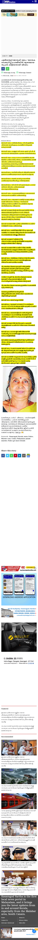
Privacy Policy (23, 920)
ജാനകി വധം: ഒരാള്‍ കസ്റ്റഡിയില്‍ (12, 300)
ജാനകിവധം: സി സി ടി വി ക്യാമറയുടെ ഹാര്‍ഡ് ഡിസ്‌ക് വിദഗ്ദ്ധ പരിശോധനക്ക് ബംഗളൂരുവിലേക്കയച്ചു (18, 187)
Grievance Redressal (7, 923)
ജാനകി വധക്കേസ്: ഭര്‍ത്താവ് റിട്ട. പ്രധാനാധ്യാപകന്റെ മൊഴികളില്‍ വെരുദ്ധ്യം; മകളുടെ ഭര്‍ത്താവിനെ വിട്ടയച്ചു (16, 241)
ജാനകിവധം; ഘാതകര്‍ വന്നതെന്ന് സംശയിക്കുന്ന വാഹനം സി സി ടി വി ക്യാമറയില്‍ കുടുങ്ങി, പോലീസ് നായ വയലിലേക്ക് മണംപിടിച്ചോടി (18, 306)
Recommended (7, 736)
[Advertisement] (19, 35)
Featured (4, 708)
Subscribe (22, 923)
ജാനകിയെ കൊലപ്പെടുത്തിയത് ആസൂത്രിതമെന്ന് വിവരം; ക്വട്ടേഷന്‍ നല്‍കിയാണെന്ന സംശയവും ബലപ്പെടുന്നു (17, 342)
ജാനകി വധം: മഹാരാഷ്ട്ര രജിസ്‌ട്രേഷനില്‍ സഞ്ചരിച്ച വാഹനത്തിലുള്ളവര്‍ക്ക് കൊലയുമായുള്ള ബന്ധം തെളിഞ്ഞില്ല (18, 333)
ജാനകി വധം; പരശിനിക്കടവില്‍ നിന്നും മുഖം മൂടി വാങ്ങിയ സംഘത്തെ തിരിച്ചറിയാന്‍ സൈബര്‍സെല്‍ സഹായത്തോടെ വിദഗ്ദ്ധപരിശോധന (18, 232)
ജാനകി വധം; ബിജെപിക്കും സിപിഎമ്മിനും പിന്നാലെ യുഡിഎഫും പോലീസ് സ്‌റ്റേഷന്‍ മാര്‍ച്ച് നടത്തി (17, 145)
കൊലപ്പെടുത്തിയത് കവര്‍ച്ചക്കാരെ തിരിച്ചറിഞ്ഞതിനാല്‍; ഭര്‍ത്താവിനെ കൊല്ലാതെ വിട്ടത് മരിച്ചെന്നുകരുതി (17, 294)
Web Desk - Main (8, 75)
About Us (21, 917)
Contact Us (4, 920)
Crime (10, 56)
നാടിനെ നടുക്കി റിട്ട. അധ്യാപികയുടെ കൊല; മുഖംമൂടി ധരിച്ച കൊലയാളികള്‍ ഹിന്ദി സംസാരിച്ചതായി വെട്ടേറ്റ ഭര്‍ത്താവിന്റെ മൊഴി (16, 279)
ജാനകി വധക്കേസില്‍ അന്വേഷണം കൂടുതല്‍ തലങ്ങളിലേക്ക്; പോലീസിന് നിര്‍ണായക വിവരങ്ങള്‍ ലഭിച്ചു (18, 325)
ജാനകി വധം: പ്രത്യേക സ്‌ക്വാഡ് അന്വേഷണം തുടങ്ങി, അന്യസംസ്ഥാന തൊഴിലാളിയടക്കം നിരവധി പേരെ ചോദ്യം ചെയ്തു (18, 260)
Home (4, 56)
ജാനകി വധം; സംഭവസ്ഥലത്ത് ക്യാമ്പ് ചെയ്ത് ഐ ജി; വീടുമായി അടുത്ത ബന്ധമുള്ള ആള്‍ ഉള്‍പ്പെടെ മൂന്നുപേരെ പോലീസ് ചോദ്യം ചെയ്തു (18, 350)
